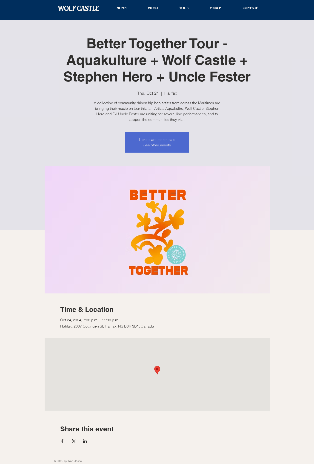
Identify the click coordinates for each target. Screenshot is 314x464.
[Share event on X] (73, 441)
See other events (157, 145)
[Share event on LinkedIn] (85, 441)
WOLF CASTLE (78, 8)
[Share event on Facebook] (62, 441)
